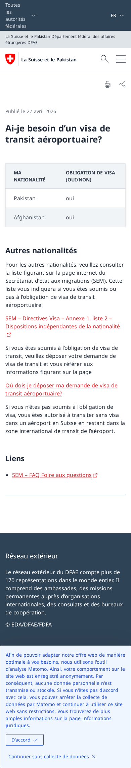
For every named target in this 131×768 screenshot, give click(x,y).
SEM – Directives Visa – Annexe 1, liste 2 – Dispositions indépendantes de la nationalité (62, 322)
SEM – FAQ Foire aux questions (52, 475)
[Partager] (122, 84)
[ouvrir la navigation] (121, 59)
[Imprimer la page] (107, 84)
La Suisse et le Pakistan (49, 59)
